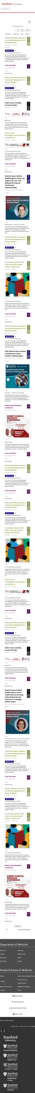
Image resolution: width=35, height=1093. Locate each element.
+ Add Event (5, 8)
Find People (18, 996)
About (2, 976)
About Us (3, 950)
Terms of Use (24, 1026)
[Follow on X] (4, 1031)
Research (20, 950)
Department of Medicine (14, 944)
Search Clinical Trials (18, 1008)
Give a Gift (18, 1014)
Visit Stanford (18, 1002)
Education (3, 961)
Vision (19, 990)
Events (20, 961)
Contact (2, 981)
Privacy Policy (15, 1026)
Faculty (2, 954)
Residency (3, 958)
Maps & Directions (6, 987)
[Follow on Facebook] (1, 1031)
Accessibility (31, 1026)
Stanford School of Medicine (16, 970)
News (19, 958)
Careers (2, 990)
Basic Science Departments (26, 976)
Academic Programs (24, 987)
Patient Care (21, 954)
